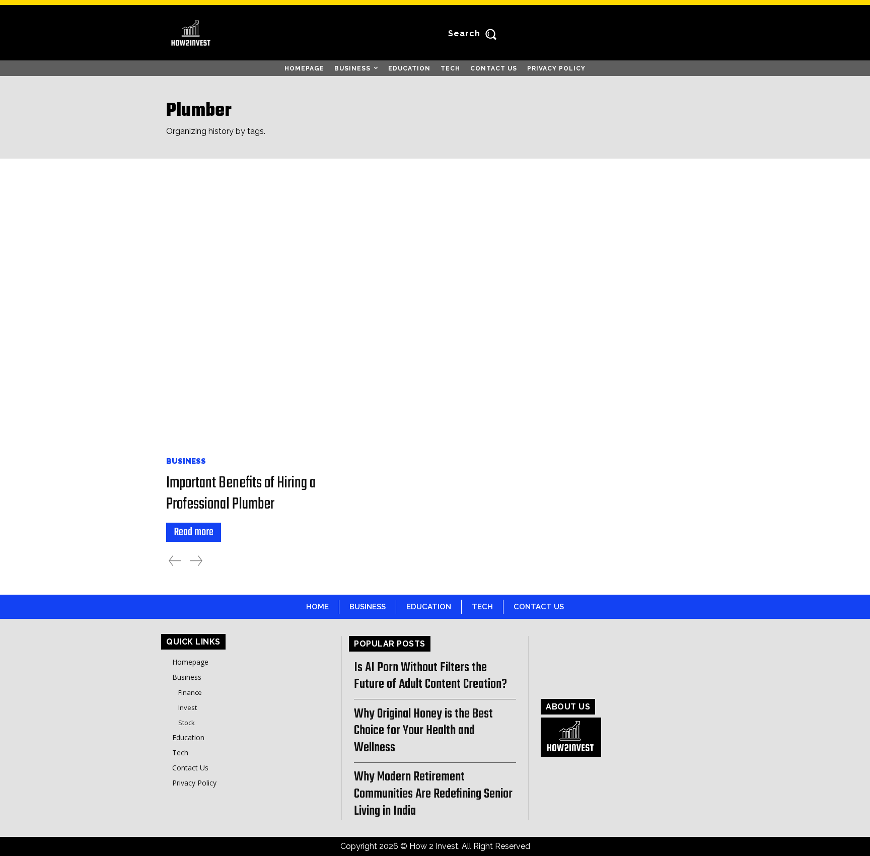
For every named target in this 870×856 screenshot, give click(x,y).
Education (428, 606)
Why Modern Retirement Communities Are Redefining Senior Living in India (433, 794)
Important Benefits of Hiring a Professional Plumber (241, 493)
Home (317, 606)
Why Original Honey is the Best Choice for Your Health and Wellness (423, 731)
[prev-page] (175, 560)
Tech (482, 606)
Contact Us (539, 606)
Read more (193, 532)
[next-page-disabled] (196, 560)
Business (186, 461)
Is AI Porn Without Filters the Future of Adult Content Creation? (430, 676)
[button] (474, 34)
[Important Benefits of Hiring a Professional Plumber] (253, 314)
